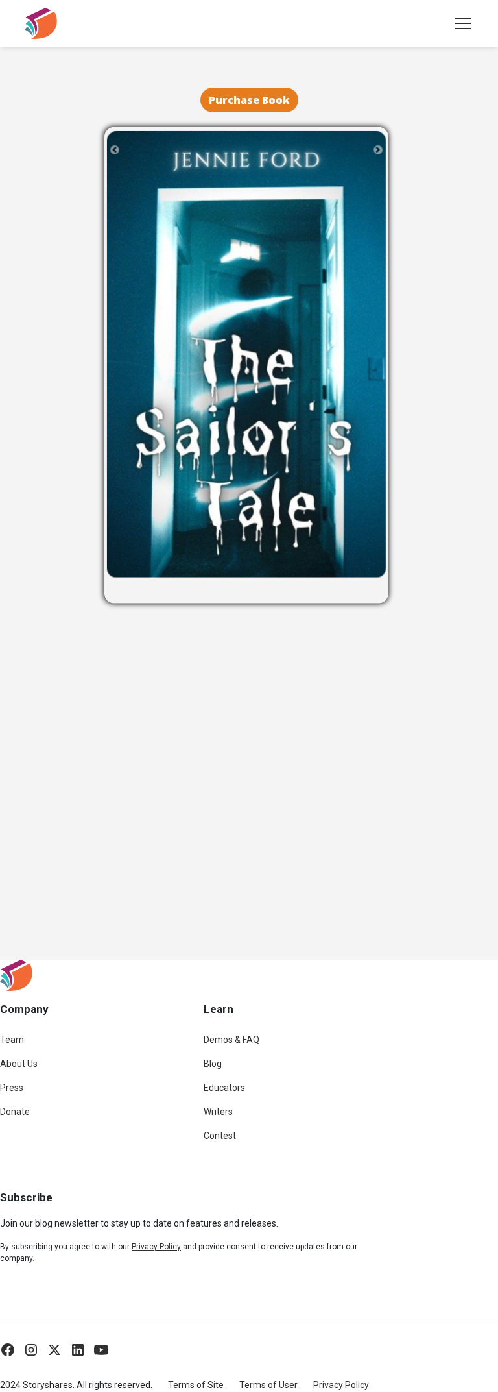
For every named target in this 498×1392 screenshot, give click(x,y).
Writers (218, 1111)
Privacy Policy (341, 1385)
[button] (460, 23)
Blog (213, 1063)
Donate (15, 1111)
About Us (19, 1063)
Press (11, 1087)
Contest (220, 1135)
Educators (224, 1087)
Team (12, 1039)
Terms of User (268, 1385)
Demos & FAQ (231, 1039)
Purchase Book (249, 100)
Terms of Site (196, 1385)
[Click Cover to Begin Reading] (246, 353)
